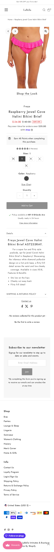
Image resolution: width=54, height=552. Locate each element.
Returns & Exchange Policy (16, 485)
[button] (27, 148)
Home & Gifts (10, 452)
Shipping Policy (11, 481)
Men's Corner (10, 448)
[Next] (15, 31)
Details (10, 233)
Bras (6, 416)
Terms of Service (11, 494)
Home (10, 19)
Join (27, 371)
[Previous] (8, 31)
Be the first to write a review (27, 322)
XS (14, 159)
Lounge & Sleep (11, 425)
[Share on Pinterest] (31, 307)
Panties (7, 421)
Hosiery (7, 443)
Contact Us (9, 467)
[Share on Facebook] (22, 307)
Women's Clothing (12, 439)
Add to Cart (27, 205)
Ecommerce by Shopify (25, 546)
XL (27, 166)
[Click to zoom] (46, 31)
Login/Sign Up (11, 476)
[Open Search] (44, 10)
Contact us (26, 301)
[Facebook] (5, 530)
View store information (28, 223)
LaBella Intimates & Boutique (35, 542)
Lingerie (7, 430)
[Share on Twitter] (27, 307)
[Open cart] (48, 10)
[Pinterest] (12, 530)
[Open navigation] (6, 9)
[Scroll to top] (48, 544)
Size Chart (26, 185)
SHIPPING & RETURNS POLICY (21, 294)
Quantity (27, 190)
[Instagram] (8, 530)
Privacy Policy (10, 490)
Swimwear (8, 434)
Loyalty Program (11, 472)
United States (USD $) (18, 505)
